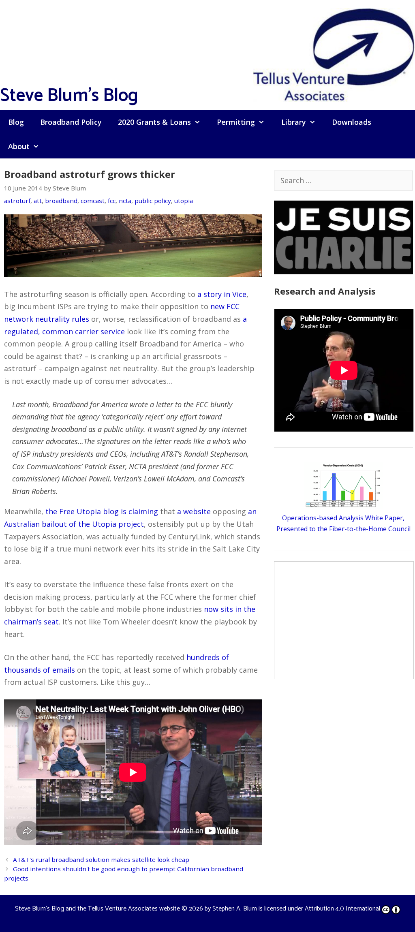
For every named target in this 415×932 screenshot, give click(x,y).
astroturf (17, 201)
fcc (112, 201)
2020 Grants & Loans (154, 122)
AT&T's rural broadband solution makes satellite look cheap (101, 859)
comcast (93, 201)
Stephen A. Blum (234, 908)
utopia (183, 201)
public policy (153, 201)
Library (293, 122)
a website (194, 511)
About (19, 146)
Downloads (351, 122)
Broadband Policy (71, 122)
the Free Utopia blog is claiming (101, 511)
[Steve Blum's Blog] (334, 54)
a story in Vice (221, 294)
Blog (16, 122)
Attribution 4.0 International (342, 908)
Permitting (236, 122)
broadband (61, 201)
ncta (125, 201)
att (38, 201)
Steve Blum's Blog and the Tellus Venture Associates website (97, 908)
